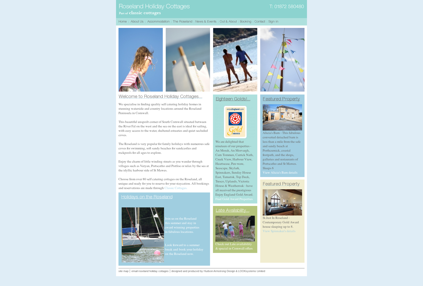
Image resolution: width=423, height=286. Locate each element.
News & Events (206, 21)
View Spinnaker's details (279, 231)
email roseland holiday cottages (150, 271)
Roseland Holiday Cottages (154, 10)
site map (123, 271)
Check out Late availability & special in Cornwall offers (234, 246)
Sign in (274, 21)
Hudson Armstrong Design (219, 271)
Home (123, 21)
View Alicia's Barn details (280, 172)
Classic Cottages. (175, 188)
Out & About (229, 21)
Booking (246, 21)
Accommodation (159, 21)
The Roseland (183, 21)
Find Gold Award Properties (234, 199)
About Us (137, 21)
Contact (260, 21)
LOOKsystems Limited (251, 271)
